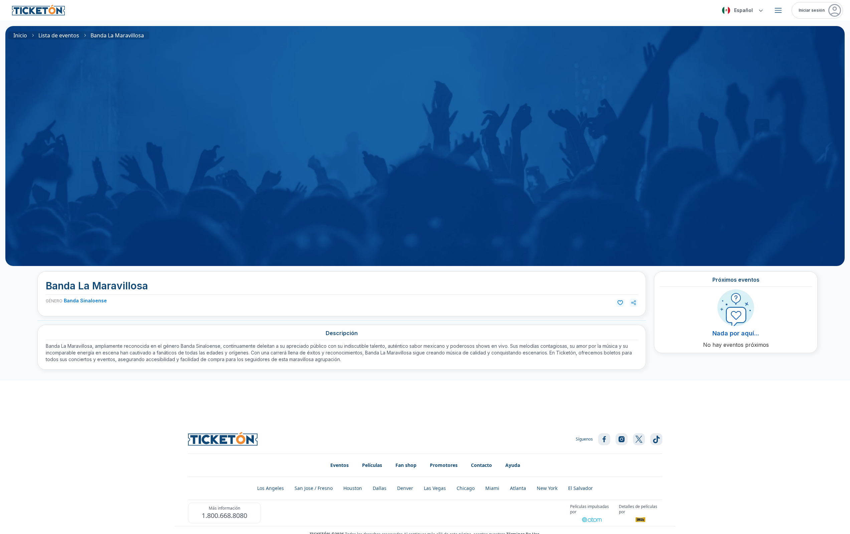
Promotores (444, 465)
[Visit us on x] (639, 439)
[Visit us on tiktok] (656, 439)
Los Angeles (270, 488)
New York (547, 488)
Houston (352, 488)
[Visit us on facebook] (604, 439)
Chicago (466, 488)
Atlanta (518, 488)
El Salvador (580, 488)
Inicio (20, 35)
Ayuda (512, 465)
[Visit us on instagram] (622, 439)
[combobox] (741, 10)
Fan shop (405, 465)
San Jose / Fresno (314, 488)
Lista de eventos (58, 35)
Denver (405, 488)
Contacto (481, 465)
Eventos (339, 465)
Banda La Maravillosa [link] (117, 35)
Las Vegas (435, 488)
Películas (372, 465)
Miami (492, 488)
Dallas (379, 488)
